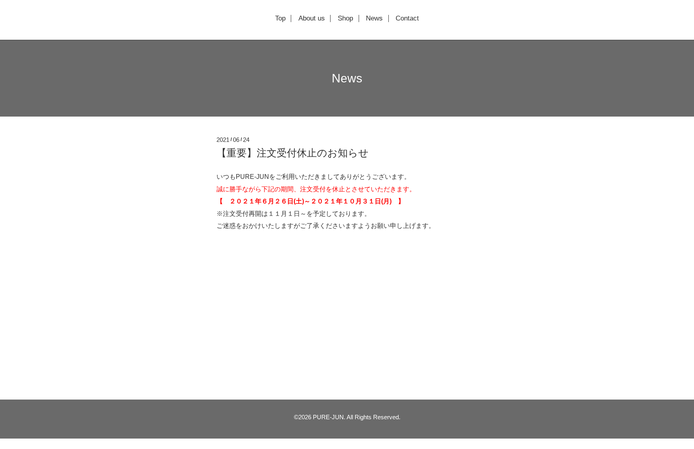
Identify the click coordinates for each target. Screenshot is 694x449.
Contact (407, 18)
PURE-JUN (328, 417)
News (374, 18)
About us (311, 18)
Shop (345, 18)
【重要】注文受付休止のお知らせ (292, 152)
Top (280, 18)
